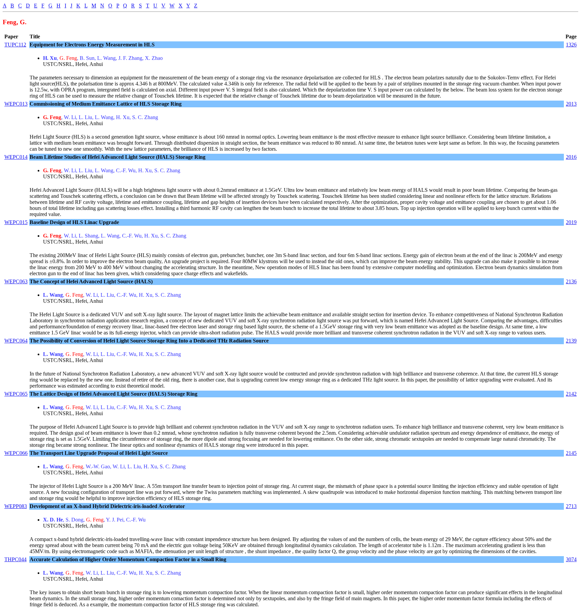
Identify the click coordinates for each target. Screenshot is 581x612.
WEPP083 (15, 506)
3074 (571, 559)
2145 (571, 453)
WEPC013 (16, 104)
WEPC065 (16, 394)
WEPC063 (16, 281)
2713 (571, 506)
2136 (571, 281)
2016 (571, 157)
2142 (571, 394)
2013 (571, 104)
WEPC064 (16, 341)
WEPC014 (16, 157)
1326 (571, 44)
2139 (571, 341)
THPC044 (15, 559)
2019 (571, 222)
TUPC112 (15, 44)
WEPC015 (16, 222)
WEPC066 (16, 453)
